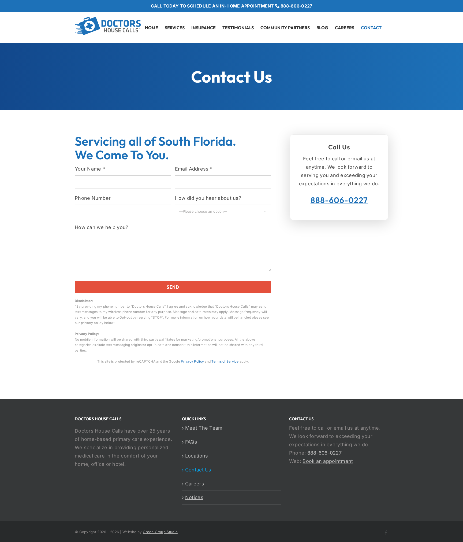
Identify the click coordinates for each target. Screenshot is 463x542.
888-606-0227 (295, 6)
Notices (194, 497)
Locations (196, 456)
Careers (194, 483)
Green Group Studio (160, 532)
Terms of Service (224, 361)
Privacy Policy (192, 361)
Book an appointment (328, 461)
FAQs (191, 442)
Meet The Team (204, 428)
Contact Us (198, 470)
